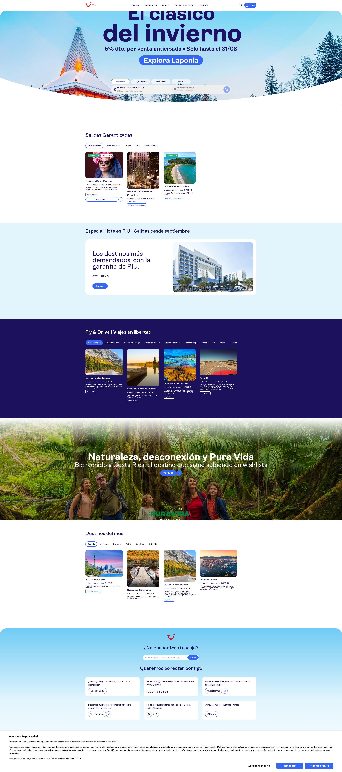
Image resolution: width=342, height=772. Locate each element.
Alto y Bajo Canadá (95, 579)
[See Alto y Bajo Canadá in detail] (104, 563)
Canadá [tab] (91, 544)
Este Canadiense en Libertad (142, 388)
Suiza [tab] (128, 544)
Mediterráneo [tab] (208, 343)
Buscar (193, 657)
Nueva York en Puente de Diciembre (139, 193)
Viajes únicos (92, 194)
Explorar (100, 286)
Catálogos (203, 5)
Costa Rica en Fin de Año (176, 186)
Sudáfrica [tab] (140, 544)
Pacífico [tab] (233, 343)
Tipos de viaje (151, 5)
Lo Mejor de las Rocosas (98, 378)
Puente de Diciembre (136, 205)
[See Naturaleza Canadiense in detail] (143, 568)
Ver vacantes (97, 714)
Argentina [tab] (104, 544)
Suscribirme (213, 691)
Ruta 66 (204, 378)
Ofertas (166, 5)
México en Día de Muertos (99, 181)
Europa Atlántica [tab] (172, 343)
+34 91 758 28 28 (157, 691)
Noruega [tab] (117, 544)
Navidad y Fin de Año (173, 198)
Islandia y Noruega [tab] (132, 343)
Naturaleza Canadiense (139, 590)
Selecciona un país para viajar (130, 88)
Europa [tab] (128, 146)
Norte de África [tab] (113, 146)
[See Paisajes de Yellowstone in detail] (180, 365)
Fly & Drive (91, 391)
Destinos (136, 5)
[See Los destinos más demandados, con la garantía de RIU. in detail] (213, 267)
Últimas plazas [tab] (94, 146)
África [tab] (222, 343)
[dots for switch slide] (338, 57)
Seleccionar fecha (185, 88)
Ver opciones (102, 199)
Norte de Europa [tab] (152, 343)
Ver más (168, 472)
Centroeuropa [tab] (191, 343)
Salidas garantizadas (184, 5)
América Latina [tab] (151, 146)
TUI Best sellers (93, 591)
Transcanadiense (208, 579)
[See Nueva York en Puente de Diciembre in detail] (143, 170)
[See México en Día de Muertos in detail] (104, 165)
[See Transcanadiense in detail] (218, 563)
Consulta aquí (97, 691)
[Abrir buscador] (240, 5)
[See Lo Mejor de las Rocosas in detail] (104, 362)
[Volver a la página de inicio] (93, 4)
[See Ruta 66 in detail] (218, 362)
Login (252, 5)
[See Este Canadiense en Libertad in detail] (143, 367)
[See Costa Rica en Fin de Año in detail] (180, 168)
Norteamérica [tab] (94, 343)
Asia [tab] (137, 146)
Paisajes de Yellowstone (176, 383)
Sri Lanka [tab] (153, 544)
